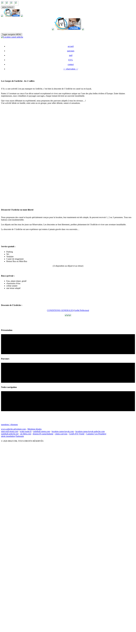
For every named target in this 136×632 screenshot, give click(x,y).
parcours (70, 51)
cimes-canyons (61, 434)
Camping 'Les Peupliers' (96, 434)
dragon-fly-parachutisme (43, 434)
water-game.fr (25, 431)
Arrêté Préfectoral (81, 310)
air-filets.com (25, 434)
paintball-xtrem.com (41, 431)
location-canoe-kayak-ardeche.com (90, 431)
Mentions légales (34, 429)
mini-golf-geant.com (9, 431)
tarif (70, 55)
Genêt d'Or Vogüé (76, 434)
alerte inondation (8, 436)
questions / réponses (9, 424)
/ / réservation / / (70, 69)
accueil (71, 46)
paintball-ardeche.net (9, 434)
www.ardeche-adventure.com (13, 429)
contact (71, 64)
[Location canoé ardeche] (12, 37)
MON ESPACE (8, 7)
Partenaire (20, 436)
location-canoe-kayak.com (63, 431)
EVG (70, 60)
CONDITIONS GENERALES (60, 310)
